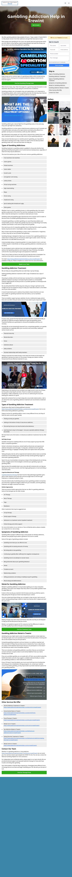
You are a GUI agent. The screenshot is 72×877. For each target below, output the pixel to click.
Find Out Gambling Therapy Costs (24, 83)
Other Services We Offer (55, 90)
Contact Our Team (54, 92)
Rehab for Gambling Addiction (57, 85)
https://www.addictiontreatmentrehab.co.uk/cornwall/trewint (20, 745)
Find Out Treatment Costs (24, 629)
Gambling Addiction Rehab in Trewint (59, 87)
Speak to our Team (24, 264)
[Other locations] (65, 3)
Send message (59, 65)
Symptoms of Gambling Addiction (58, 83)
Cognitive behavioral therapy (9, 475)
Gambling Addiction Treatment (57, 76)
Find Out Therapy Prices (24, 772)
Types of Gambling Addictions (57, 74)
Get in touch (36, 25)
